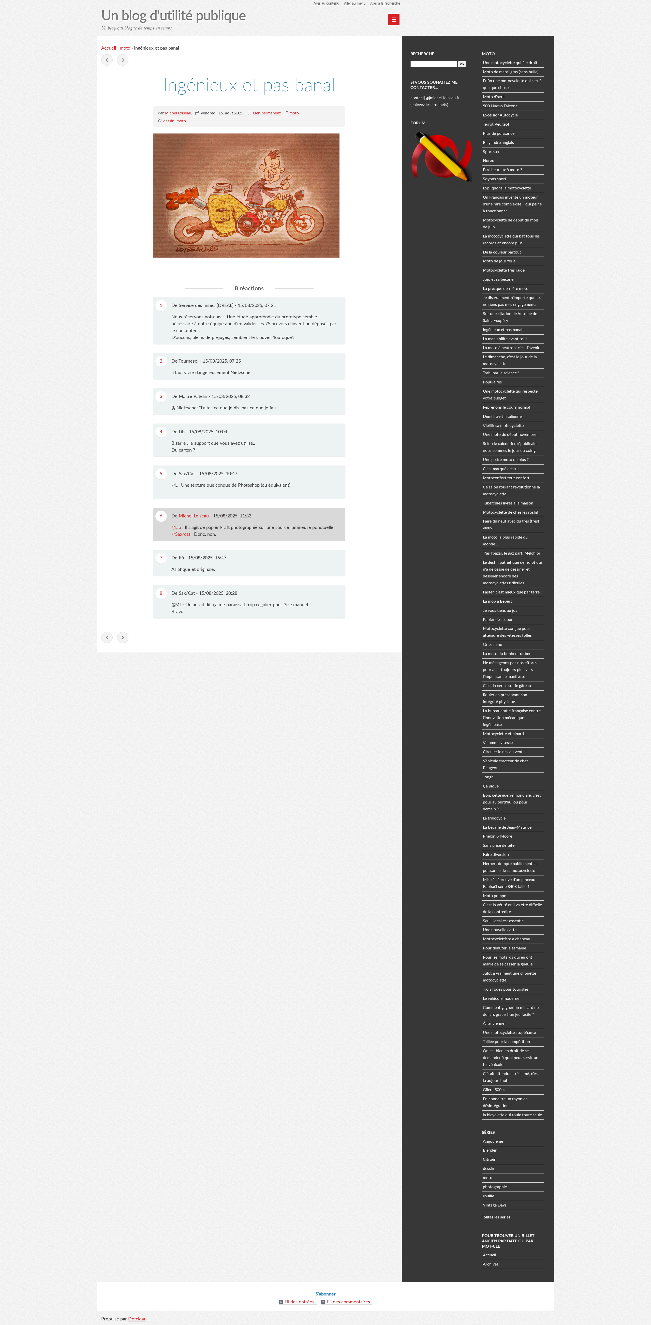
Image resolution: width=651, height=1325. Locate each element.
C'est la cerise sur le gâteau (507, 686)
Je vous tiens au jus (500, 610)
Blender (490, 1150)
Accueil (108, 48)
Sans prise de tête (498, 845)
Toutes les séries (496, 1217)
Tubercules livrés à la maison (508, 503)
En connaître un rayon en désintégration (505, 1102)
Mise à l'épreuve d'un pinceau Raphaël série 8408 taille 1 (509, 883)
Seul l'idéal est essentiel (504, 921)
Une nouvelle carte (499, 930)
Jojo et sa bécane (498, 279)
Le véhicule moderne (501, 998)
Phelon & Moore (497, 836)
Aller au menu (355, 3)
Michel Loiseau (178, 113)
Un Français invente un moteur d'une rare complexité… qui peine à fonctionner (512, 204)
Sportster (491, 152)
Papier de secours (498, 620)
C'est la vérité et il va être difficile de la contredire (512, 908)
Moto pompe (494, 896)
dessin (168, 121)
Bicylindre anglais (498, 143)
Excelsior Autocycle (500, 115)
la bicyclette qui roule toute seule (512, 1115)
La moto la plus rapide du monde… (505, 540)
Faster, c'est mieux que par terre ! (512, 592)
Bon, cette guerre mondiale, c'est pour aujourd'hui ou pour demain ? (512, 802)
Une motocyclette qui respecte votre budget (510, 394)
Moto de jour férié (499, 261)
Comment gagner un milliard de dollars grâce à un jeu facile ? (511, 1011)
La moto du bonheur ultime (507, 654)
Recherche (422, 54)
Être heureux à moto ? (502, 170)
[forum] (441, 158)
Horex (488, 161)
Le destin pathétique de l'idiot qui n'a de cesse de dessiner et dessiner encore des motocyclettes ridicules (512, 572)
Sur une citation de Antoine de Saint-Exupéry (510, 317)
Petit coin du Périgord (107, 60)
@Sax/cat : (182, 534)
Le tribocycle (494, 818)
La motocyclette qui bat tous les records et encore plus (511, 239)
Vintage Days (495, 1205)
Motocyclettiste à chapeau (506, 939)
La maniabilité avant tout (505, 339)
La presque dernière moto (505, 289)
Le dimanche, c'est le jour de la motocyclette (510, 360)
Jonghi (489, 777)
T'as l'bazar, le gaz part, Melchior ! (512, 553)
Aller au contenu (326, 3)
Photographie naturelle (122, 60)
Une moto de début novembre (509, 435)
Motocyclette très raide (504, 270)
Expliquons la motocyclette (507, 188)
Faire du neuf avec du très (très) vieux (511, 524)
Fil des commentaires (348, 1302)
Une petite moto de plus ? (506, 460)
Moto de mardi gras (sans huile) (510, 72)
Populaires (492, 382)
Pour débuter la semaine (504, 948)
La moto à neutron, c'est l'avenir (511, 348)
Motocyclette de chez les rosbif (511, 512)
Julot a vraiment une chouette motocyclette (509, 976)
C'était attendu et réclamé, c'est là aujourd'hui (511, 1077)
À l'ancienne (493, 1023)
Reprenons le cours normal (506, 407)
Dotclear (137, 1319)
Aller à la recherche (385, 3)
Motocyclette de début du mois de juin (511, 223)
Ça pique (491, 786)
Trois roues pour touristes (505, 989)
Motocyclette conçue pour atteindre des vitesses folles (507, 632)
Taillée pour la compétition (506, 1042)
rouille (488, 1196)
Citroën (489, 1159)
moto (125, 48)
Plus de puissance (498, 133)
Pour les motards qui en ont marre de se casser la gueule (507, 960)
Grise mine (492, 645)
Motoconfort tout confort (506, 478)
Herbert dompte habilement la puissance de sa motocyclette (510, 867)
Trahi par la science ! (501, 373)
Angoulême (493, 1141)
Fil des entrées (299, 1302)
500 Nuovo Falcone (500, 106)
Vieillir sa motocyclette (503, 426)
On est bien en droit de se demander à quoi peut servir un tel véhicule (510, 1058)
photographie (495, 1187)
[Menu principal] (394, 19)
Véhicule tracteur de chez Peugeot (505, 764)
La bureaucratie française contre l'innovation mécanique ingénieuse (512, 718)
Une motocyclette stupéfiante (509, 1033)
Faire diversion (496, 855)
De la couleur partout (502, 252)
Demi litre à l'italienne (502, 416)
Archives (490, 1264)
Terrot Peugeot (496, 124)
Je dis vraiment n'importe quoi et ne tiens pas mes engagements (512, 301)
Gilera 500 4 (494, 1090)
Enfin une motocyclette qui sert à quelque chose (512, 84)
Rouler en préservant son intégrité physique (505, 698)
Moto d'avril (494, 97)
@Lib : (178, 527)
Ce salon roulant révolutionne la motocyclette (511, 490)
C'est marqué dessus (501, 469)
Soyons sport (494, 179)
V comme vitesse (498, 743)
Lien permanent (267, 113)
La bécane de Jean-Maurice (507, 827)
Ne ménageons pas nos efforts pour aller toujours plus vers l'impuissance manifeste (510, 670)
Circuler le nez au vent (503, 752)
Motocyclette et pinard (503, 734)
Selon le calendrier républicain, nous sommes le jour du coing (510, 447)
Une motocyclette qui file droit (510, 63)
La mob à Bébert (497, 601)
